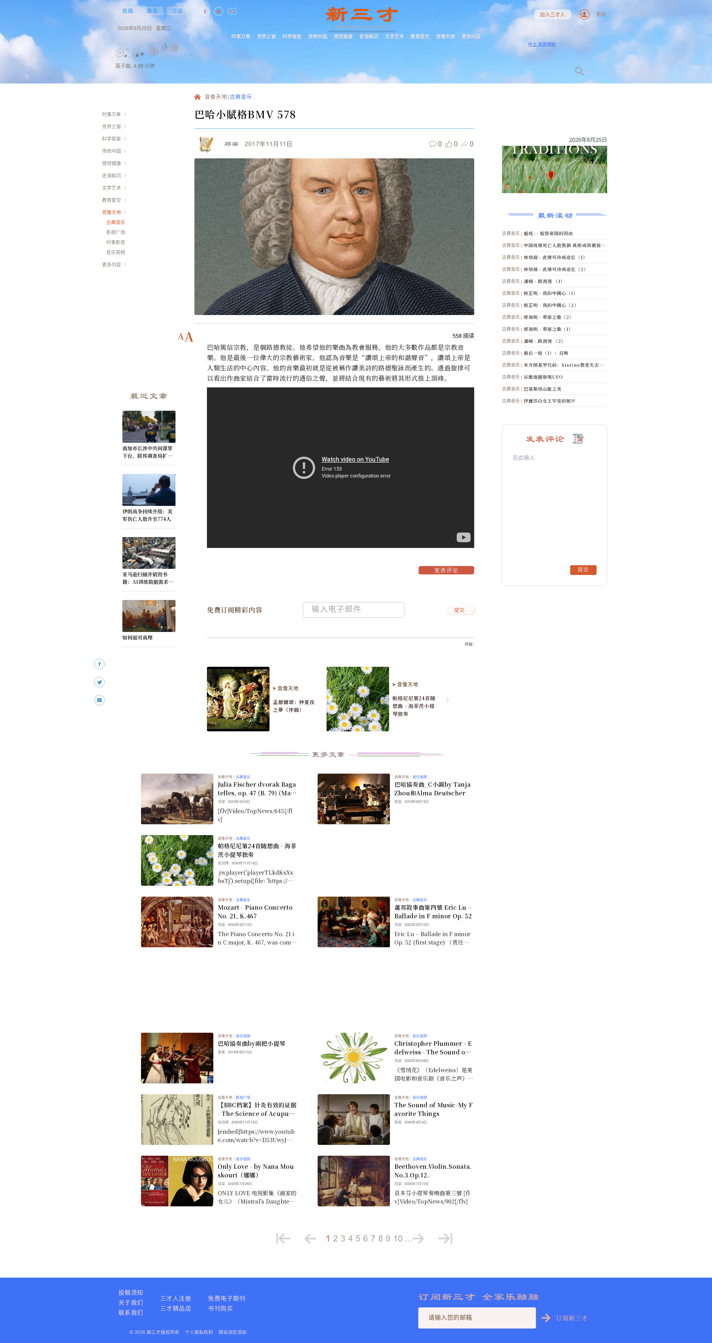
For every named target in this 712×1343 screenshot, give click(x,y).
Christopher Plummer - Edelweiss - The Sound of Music (433, 1047)
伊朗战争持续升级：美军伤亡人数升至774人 (147, 515)
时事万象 (240, 36)
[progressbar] (186, 48)
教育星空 (420, 36)
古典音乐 (115, 222)
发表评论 (446, 571)
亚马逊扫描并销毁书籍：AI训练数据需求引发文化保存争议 (147, 578)
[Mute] (172, 48)
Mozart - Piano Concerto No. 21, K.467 (255, 911)
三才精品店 (175, 1308)
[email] (99, 700)
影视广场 (115, 232)
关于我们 (131, 1302)
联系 (152, 11)
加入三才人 (552, 14)
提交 (459, 610)
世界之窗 (266, 36)
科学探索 (292, 36)
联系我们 (131, 1312)
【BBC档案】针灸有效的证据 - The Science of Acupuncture (257, 1109)
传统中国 (317, 36)
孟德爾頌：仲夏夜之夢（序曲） (294, 705)
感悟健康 (343, 36)
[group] (154, 58)
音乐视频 (115, 252)
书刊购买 (220, 1308)
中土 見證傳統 (542, 44)
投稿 (128, 11)
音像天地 (445, 36)
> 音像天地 (285, 688)
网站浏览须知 (233, 1332)
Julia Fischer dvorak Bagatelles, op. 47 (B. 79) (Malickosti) (257, 788)
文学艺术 (394, 36)
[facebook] (99, 664)
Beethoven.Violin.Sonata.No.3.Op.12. (433, 1170)
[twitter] (99, 682)
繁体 (601, 14)
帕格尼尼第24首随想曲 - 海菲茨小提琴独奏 (414, 705)
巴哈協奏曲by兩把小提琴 (251, 1043)
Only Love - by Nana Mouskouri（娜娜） (256, 1170)
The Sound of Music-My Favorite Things (433, 1109)
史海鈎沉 (368, 36)
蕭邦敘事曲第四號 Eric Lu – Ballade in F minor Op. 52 (433, 911)
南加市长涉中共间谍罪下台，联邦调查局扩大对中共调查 (147, 451)
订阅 (177, 11)
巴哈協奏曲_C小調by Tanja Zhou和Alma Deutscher (432, 788)
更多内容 (471, 36)
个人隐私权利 (199, 1332)
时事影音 (115, 242)
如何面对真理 (137, 637)
